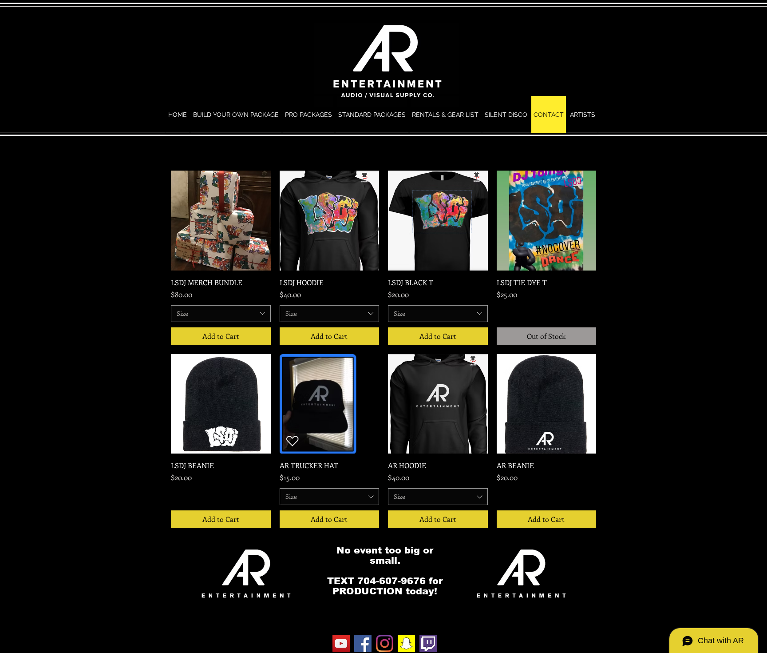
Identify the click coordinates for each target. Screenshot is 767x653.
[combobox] (221, 313)
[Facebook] (363, 643)
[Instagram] (384, 643)
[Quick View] (221, 221)
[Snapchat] (406, 643)
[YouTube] (341, 643)
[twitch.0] (428, 643)
